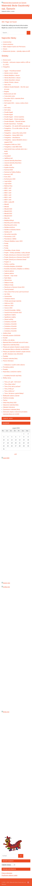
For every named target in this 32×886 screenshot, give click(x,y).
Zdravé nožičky (8, 319)
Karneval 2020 (8, 169)
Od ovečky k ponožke (10, 234)
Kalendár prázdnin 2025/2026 (11, 335)
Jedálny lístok (7, 333)
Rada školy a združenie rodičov (12, 371)
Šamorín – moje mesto (10, 275)
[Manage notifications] (28, 882)
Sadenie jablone (9, 271)
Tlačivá (5, 400)
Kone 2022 (7, 176)
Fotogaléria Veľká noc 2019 (12, 144)
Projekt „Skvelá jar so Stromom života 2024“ (17, 255)
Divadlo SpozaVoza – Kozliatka (13, 123)
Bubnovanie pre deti (10, 94)
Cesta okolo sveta (9, 96)
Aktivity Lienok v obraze (11, 73)
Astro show (7, 84)
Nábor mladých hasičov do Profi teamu (14, 46)
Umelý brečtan (7, 42)
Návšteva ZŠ (8, 232)
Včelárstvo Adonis (9, 298)
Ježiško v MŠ (8, 165)
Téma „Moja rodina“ (10, 384)
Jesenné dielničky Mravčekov (12, 160)
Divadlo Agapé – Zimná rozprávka (14, 117)
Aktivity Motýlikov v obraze (12, 75)
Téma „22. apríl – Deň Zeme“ (12, 382)
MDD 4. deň (7, 195)
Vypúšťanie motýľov (10, 315)
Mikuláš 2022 (8, 213)
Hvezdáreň (7, 156)
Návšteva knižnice (9, 227)
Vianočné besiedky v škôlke (12, 310)
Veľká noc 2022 (8, 305)
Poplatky (5, 356)
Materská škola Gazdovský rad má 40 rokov (15, 342)
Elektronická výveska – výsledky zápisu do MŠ (16, 51)
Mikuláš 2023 (8, 216)
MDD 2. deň (7, 190)
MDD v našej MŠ (9, 202)
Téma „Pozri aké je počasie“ (12, 386)
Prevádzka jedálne (8, 367)
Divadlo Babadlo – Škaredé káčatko (14, 121)
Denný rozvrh (7, 60)
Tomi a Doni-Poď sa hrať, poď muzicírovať (16, 291)
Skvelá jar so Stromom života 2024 (14, 287)
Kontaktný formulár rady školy (12, 375)
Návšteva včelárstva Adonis (12, 229)
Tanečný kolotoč (9, 289)
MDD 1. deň (7, 188)
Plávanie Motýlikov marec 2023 (13, 241)
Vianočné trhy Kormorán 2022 (13, 312)
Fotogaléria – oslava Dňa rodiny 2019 (15, 133)
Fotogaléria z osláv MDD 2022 (13, 146)
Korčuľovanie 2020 (9, 179)
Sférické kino (8, 280)
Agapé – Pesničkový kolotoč (12, 71)
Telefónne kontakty (8, 398)
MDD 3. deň (7, 193)
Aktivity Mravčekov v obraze (12, 77)
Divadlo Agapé (8, 112)
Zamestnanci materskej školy (11, 409)
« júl (15, 454)
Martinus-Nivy (8, 186)
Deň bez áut (7, 100)
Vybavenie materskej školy (10, 405)
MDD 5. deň (7, 197)
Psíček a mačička (9, 264)
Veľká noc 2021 (8, 303)
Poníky (6, 243)
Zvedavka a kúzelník (10, 321)
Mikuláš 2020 (8, 209)
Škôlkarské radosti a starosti (11, 395)
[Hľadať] (20, 856)
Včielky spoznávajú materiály (12, 301)
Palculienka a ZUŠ (9, 236)
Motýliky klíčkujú (9, 220)
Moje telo (7, 218)
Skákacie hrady (8, 282)
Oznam (5, 49)
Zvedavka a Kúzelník (10, 324)
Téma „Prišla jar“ (9, 388)
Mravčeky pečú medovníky (12, 222)
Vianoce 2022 (8, 308)
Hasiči (6, 153)
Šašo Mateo (7, 278)
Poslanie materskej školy (10, 358)
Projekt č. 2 (7, 262)
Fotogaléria (6, 67)
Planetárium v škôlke (10, 239)
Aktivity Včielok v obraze (11, 82)
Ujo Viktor (7, 294)
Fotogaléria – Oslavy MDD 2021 (13, 135)
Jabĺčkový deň (8, 158)
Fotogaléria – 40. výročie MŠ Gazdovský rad (17, 126)
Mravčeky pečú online (10, 225)
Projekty (5, 369)
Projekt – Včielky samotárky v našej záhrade (17, 252)
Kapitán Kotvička (9, 167)
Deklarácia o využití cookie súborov (14, 364)
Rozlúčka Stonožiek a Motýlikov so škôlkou (16, 268)
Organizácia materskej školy (11, 344)
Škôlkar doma (7, 378)
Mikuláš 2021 (8, 211)
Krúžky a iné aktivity (9, 340)
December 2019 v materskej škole (14, 98)
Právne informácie (8, 361)
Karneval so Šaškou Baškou (12, 172)
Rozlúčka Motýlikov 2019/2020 (13, 266)
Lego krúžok (7, 181)
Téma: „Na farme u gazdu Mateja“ (14, 393)
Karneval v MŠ (8, 174)
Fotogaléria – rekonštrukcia (12, 137)
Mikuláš (6, 204)
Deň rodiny (7, 107)
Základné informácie (9, 407)
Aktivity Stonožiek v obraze (12, 80)
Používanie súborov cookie (9, 875)
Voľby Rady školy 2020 (9, 402)
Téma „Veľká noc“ (9, 391)
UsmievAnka (8, 296)
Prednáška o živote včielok (12, 250)
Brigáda (6, 91)
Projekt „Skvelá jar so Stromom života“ (15, 259)
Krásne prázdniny (8, 44)
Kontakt (5, 338)
